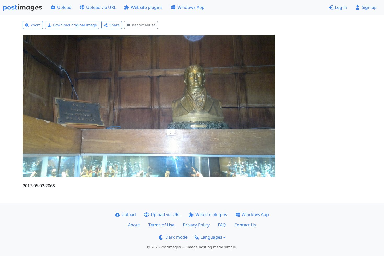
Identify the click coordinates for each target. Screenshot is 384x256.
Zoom (35, 24)
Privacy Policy (196, 225)
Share (114, 24)
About (134, 225)
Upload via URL (101, 7)
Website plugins (146, 7)
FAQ (222, 225)
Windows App (191, 7)
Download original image (75, 24)
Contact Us (245, 225)
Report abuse (143, 24)
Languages (211, 237)
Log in (341, 7)
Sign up (369, 7)
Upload (64, 7)
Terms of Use (161, 225)
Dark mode (176, 237)
